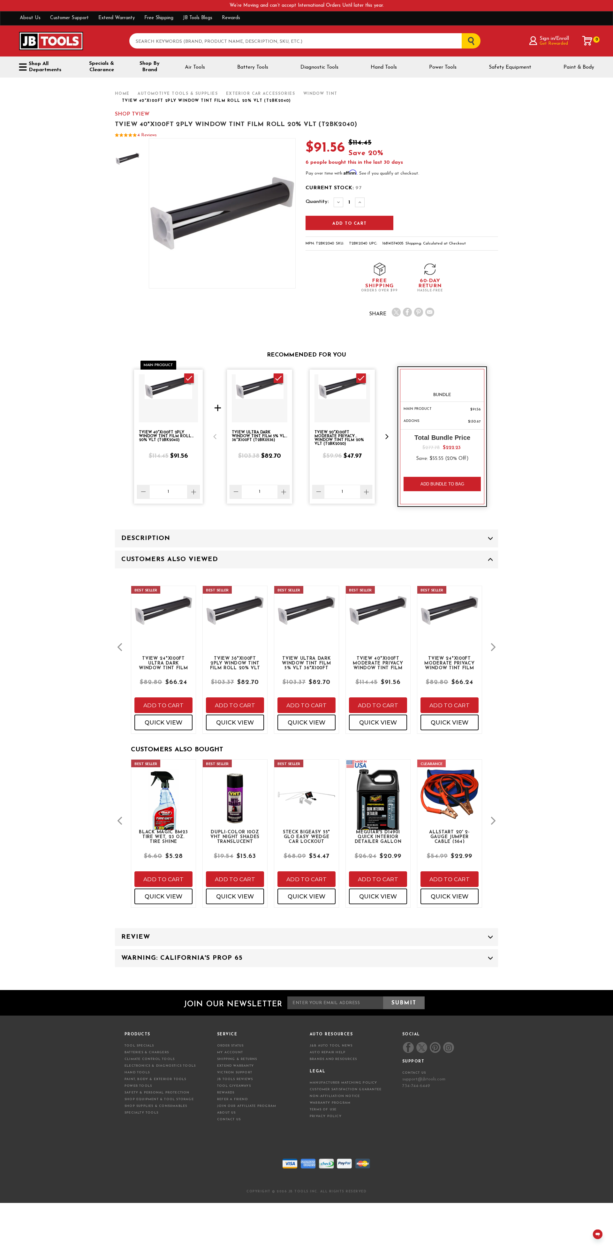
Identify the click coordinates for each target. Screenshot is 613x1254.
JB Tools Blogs (197, 18)
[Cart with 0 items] (587, 41)
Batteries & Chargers (147, 1052)
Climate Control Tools (150, 1059)
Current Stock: (333, 188)
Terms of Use (323, 1109)
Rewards (231, 18)
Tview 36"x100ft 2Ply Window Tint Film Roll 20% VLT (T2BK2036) (235, 663)
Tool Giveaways (234, 1086)
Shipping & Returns (237, 1059)
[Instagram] (448, 1047)
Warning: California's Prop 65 (182, 958)
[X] (396, 312)
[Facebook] (407, 312)
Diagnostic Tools (319, 67)
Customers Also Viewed (169, 559)
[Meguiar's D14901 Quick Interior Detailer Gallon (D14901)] (378, 810)
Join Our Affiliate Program (246, 1106)
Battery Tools (252, 67)
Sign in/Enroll (554, 38)
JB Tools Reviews (235, 1079)
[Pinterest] (418, 312)
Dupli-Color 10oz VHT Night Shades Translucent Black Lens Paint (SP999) (235, 836)
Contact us (414, 1073)
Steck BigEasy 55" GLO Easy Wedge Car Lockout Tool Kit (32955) (306, 836)
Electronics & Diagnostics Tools (160, 1066)
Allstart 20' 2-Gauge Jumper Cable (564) (449, 836)
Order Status (230, 1046)
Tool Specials (139, 1046)
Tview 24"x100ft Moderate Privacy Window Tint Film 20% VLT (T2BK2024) (449, 663)
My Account (230, 1052)
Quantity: (317, 201)
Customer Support (69, 18)
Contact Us (229, 1119)
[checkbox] (189, 378)
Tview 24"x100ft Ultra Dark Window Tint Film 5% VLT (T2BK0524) (163, 663)
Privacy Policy (326, 1116)
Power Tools (443, 67)
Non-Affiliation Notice (335, 1096)
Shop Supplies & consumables (156, 1106)
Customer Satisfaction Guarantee (346, 1089)
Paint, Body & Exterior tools (155, 1079)
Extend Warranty (116, 18)
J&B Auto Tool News (331, 1046)
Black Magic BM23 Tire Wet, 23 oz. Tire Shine (163, 836)
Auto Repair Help (327, 1052)
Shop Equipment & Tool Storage (159, 1099)
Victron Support (234, 1072)
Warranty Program (330, 1103)
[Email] (429, 312)
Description (145, 538)
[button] (215, 436)
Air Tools (195, 67)
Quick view (163, 722)
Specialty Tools (141, 1113)
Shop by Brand (150, 66)
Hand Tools (384, 67)
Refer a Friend (232, 1099)
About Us (30, 18)
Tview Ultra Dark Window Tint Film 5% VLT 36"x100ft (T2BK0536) (306, 663)
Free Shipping (158, 18)
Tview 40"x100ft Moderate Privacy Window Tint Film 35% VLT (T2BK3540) (378, 663)
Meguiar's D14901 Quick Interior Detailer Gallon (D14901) (378, 836)
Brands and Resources (333, 1059)
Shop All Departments (45, 66)
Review (135, 937)
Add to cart (163, 705)
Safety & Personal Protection (157, 1092)
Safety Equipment (510, 67)
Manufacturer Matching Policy (343, 1083)
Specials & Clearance (101, 66)
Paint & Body (579, 67)
